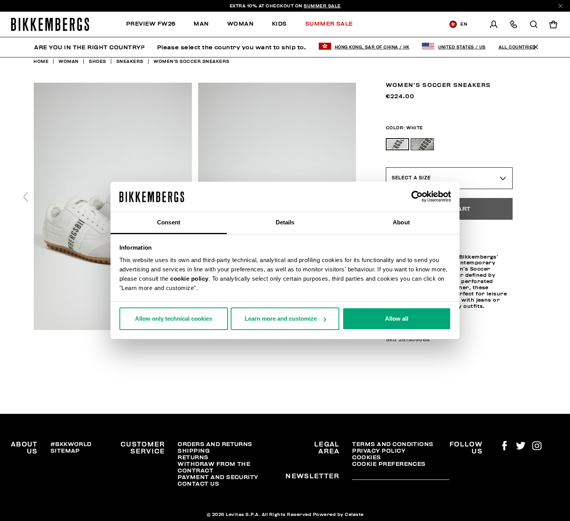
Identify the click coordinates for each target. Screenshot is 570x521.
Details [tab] (285, 222)
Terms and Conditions (392, 444)
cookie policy (189, 278)
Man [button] (201, 24)
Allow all (396, 318)
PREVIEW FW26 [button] (151, 24)
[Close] (560, 6)
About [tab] (401, 222)
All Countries (517, 47)
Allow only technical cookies (173, 318)
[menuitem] (155, 24)
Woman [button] (240, 24)
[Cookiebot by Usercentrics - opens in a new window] (417, 197)
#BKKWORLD (71, 444)
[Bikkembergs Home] (50, 24)
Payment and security (218, 477)
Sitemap (65, 451)
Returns (193, 457)
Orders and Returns (215, 444)
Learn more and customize (281, 318)
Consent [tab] (168, 222)
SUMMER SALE (322, 5)
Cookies (366, 457)
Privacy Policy (378, 451)
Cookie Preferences (388, 464)
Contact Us (198, 484)
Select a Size (411, 177)
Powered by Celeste (338, 514)
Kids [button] (279, 24)
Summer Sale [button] (329, 24)
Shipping (194, 451)
